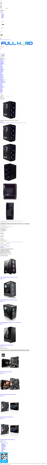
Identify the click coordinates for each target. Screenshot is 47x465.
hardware (3, 247)
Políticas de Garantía (4, 446)
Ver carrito (1, 12)
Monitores (3, 17)
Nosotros (2, 443)
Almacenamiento (2, 69)
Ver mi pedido (3, 14)
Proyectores (1, 90)
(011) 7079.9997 (2, 39)
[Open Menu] (1, 7)
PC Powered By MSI (2, 61)
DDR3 (1, 72)
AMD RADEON (2, 63)
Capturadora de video (2, 86)
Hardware (3, 16)
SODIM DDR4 (1, 74)
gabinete (1, 247)
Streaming (1, 84)
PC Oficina (1, 60)
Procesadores (1, 64)
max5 (6, 247)
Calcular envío (2, 239)
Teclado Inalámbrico (2, 76)
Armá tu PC (3, 15)
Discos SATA (1, 70)
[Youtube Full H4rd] (0, 51)
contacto (10, 39)
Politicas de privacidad (4, 449)
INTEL (1, 65)
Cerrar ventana (2, 97)
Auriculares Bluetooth (2, 81)
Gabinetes (1, 68)
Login (2, 13)
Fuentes (1, 67)
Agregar (4, 239)
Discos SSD (1, 71)
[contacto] (1, 6)
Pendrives (1, 88)
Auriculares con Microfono (3, 82)
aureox (4, 247)
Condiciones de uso (3, 445)
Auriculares (1, 80)
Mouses (1, 78)
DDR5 (1, 73)
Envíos (2, 447)
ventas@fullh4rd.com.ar (6, 39)
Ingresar (3, 55)
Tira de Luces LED (2, 87)
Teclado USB (1, 77)
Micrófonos (1, 85)
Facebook (3, 450)
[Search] (1, 3)
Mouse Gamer (1, 79)
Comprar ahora (1, 238)
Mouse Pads (1, 83)
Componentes (1, 66)
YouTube (2, 451)
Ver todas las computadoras (3, 59)
